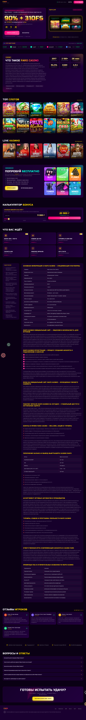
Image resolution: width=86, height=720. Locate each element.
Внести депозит (64, 218)
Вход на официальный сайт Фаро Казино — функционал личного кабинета (11, 284)
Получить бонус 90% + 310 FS (43, 698)
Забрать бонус (11, 33)
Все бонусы (25, 33)
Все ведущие (78, 141)
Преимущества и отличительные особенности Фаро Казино (11, 316)
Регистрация (78, 2)
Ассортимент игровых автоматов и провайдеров (11, 302)
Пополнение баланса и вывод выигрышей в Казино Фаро (11, 298)
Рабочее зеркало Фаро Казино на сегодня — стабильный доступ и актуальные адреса (10, 289)
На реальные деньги (27, 188)
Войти (70, 2)
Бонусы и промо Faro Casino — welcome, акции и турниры (11, 294)
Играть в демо (11, 188)
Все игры (79, 100)
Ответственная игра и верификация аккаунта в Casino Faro (11, 311)
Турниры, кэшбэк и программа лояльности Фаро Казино (10, 306)
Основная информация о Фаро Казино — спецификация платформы (11, 269)
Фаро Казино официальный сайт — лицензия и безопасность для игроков (11, 273)
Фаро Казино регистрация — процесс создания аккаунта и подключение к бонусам (11, 279)
